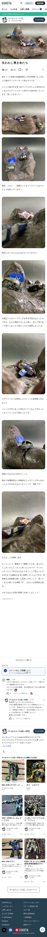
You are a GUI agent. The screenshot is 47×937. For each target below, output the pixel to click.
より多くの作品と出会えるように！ (13, 14)
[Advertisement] (23, 628)
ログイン (29, 3)
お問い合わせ (6, 910)
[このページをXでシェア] (4, 930)
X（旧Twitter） (7, 917)
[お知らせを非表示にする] (44, 14)
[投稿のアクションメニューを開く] (21, 834)
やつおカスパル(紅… (16, 18)
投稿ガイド (27, 925)
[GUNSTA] (6, 3)
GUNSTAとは (7, 902)
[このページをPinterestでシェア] (17, 930)
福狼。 (8, 679)
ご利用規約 (27, 917)
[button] (21, 3)
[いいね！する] (42, 929)
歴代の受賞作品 (29, 914)
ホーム (4, 9)
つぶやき (13, 9)
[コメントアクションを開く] (43, 679)
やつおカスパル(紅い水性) (18, 700)
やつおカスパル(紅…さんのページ (23, 889)
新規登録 (40, 3)
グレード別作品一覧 (31, 906)
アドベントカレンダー (31, 902)
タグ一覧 (27, 910)
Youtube (5, 921)
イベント (36, 9)
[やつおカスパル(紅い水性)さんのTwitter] (4, 751)
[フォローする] (39, 19)
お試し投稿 (24, 9)
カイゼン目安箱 (7, 914)
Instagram (5, 925)
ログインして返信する (20, 693)
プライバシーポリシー (31, 921)
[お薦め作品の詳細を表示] (43, 69)
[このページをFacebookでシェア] (10, 930)
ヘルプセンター (7, 906)
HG (9, 21)
